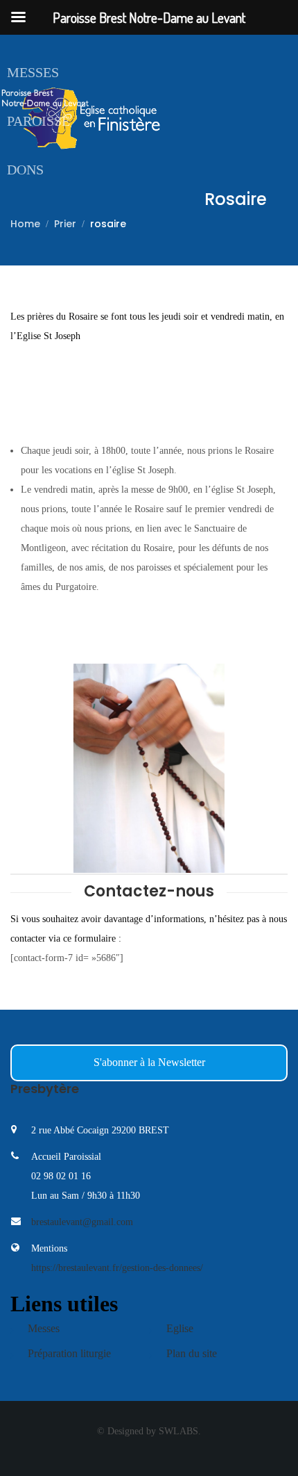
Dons (25, 169)
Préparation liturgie (69, 1353)
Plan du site (191, 1353)
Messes (33, 72)
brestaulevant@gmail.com (82, 1222)
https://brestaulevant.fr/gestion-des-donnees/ (117, 1268)
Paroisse (38, 121)
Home (25, 224)
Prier (65, 224)
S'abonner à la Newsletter (149, 1062)
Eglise (179, 1328)
